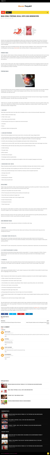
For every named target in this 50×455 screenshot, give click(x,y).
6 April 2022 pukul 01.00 (9, 348)
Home (3, 12)
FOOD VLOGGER (8, 347)
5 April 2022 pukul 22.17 (9, 340)
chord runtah (16, 48)
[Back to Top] (48, 453)
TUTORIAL (7, 339)
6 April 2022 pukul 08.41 (9, 355)
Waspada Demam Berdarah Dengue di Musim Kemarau (19, 401)
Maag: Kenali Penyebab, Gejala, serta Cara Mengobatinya (20, 389)
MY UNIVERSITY (8, 354)
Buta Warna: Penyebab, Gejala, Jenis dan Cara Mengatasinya (22, 419)
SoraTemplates (6, 453)
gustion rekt (36, 307)
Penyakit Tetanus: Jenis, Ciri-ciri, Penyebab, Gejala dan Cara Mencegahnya (25, 425)
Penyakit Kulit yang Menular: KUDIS (15, 395)
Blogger (15, 453)
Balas (5, 336)
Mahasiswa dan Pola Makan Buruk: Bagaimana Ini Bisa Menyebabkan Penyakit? (26, 434)
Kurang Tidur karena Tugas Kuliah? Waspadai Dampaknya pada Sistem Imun (25, 440)
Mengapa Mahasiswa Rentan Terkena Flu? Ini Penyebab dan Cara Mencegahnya (25, 384)
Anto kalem (7, 331)
